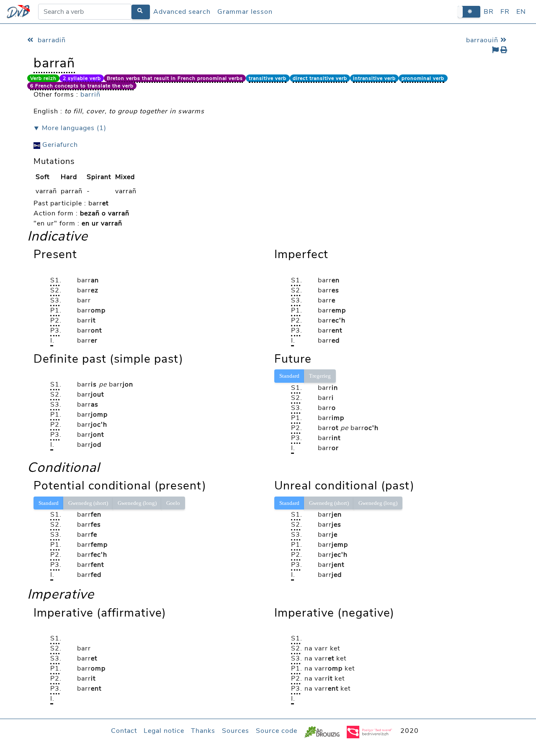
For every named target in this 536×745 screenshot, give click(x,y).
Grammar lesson (245, 11)
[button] (469, 11)
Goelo (173, 503)
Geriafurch (59, 144)
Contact (124, 730)
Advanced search (182, 11)
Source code (276, 730)
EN (521, 11)
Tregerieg (320, 376)
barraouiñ (483, 40)
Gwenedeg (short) (88, 503)
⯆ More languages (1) (70, 128)
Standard (289, 376)
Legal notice (164, 730)
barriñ (90, 94)
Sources (235, 730)
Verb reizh (43, 78)
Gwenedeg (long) (137, 503)
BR (489, 11)
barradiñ (51, 40)
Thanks (203, 730)
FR (505, 11)
